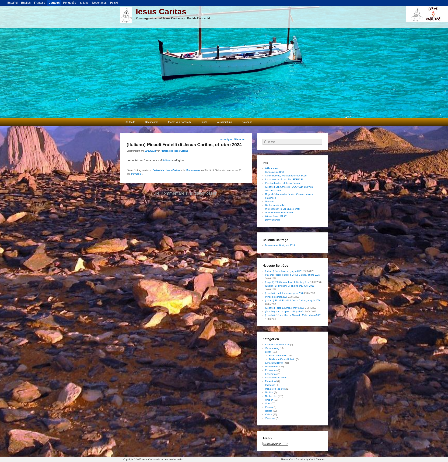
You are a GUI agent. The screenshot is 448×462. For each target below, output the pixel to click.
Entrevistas (271, 374)
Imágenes (270, 385)
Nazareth (269, 201)
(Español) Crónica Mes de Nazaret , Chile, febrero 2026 (293, 315)
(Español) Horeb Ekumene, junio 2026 (284, 293)
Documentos (193, 170)
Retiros (268, 411)
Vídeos (268, 414)
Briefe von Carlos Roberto (282, 359)
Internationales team (275, 377)
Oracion (269, 400)
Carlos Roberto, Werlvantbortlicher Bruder (286, 175)
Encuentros (271, 370)
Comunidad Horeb (274, 363)
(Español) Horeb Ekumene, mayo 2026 (284, 308)
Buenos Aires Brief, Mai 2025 (280, 245)
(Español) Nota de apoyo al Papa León (284, 311)
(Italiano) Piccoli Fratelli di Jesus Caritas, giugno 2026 (292, 274)
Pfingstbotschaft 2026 (276, 297)
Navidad (269, 392)
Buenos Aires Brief (274, 172)
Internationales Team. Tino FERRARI (284, 179)
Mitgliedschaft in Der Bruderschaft (282, 209)
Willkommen (271, 168)
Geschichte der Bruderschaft (279, 212)
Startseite (130, 121)
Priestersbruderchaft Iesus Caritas (282, 183)
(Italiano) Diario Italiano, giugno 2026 (283, 271)
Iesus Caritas (161, 11)
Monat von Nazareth (179, 121)
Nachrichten (151, 121)
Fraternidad (270, 381)
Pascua (269, 407)
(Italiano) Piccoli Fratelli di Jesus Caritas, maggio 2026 (292, 300)
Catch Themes (317, 459)
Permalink (136, 174)
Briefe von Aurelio (278, 355)
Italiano (167, 160)
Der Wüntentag (272, 220)
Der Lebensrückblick (275, 205)
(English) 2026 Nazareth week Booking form (287, 282)
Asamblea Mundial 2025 (277, 344)
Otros (268, 403)
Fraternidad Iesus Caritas (174, 151)
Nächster (241, 139)
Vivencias (270, 418)
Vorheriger (224, 139)
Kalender (247, 121)
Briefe (204, 121)
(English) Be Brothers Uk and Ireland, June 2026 (289, 286)
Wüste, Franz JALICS (276, 216)
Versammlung (224, 121)
